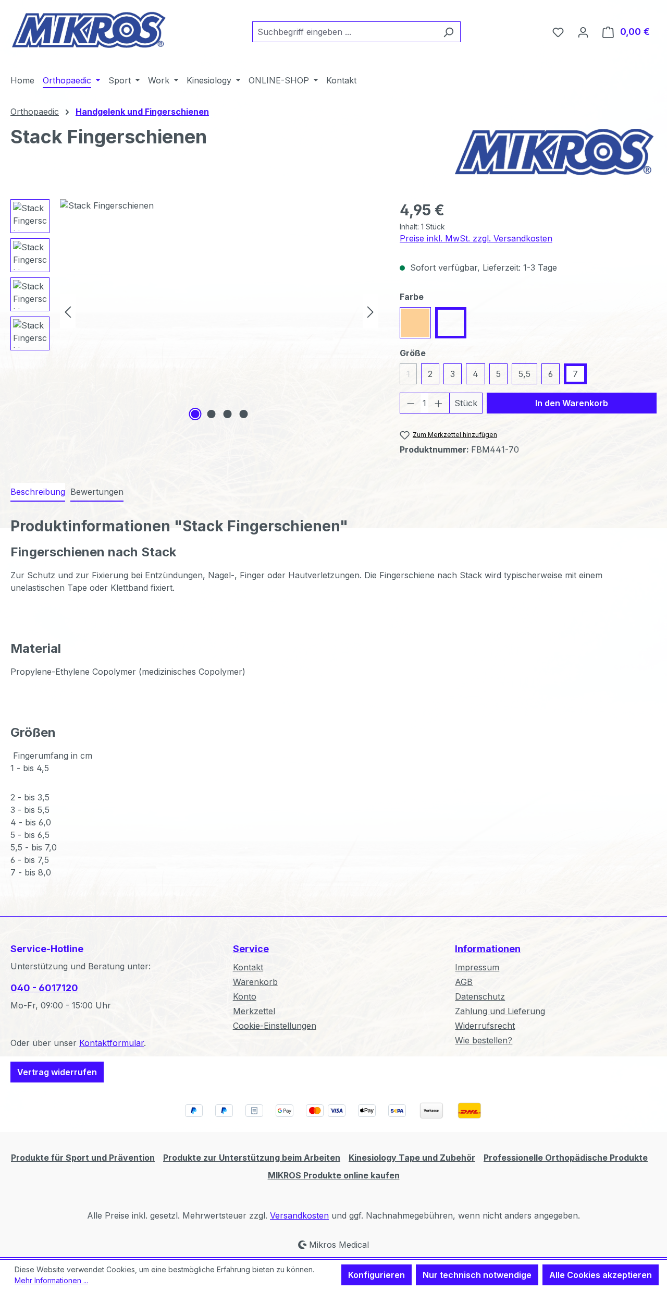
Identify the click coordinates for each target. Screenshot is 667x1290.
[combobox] (344, 31)
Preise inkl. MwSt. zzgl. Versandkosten (476, 238)
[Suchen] (448, 31)
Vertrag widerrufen (57, 1072)
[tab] (37, 492)
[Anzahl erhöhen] (439, 403)
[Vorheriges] (68, 311)
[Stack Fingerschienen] (219, 311)
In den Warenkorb (571, 403)
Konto (244, 996)
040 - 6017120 (44, 987)
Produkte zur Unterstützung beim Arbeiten (251, 1157)
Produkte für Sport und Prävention (83, 1157)
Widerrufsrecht (485, 1025)
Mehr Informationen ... (51, 1280)
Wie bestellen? (483, 1040)
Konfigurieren (376, 1275)
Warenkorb (255, 982)
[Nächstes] (370, 311)
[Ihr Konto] (583, 31)
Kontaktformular (111, 1043)
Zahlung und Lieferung (500, 1011)
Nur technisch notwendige (477, 1275)
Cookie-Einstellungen (274, 1025)
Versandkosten (299, 1215)
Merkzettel (254, 1011)
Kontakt (248, 967)
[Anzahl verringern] (411, 403)
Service (251, 948)
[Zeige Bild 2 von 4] (211, 414)
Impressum (477, 967)
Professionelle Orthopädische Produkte (566, 1157)
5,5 (524, 374)
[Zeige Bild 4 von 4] (243, 414)
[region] (194, 311)
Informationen (488, 948)
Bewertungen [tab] (96, 491)
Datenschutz (480, 996)
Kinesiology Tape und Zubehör (412, 1157)
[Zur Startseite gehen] (88, 29)
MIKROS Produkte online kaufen (334, 1175)
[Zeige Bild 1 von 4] (195, 414)
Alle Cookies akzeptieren (600, 1275)
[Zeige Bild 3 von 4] (227, 414)
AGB (464, 982)
